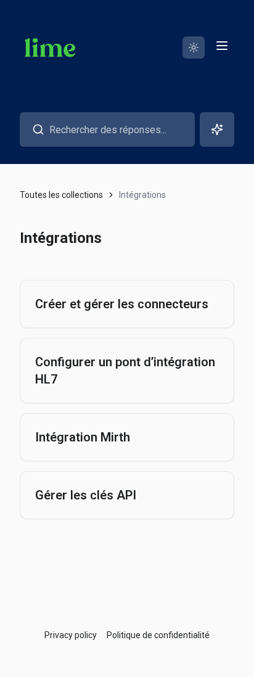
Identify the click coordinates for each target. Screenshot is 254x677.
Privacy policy (70, 635)
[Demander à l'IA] (217, 129)
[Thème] (193, 47)
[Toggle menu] (222, 45)
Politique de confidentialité (158, 635)
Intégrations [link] (142, 195)
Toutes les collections (61, 195)
